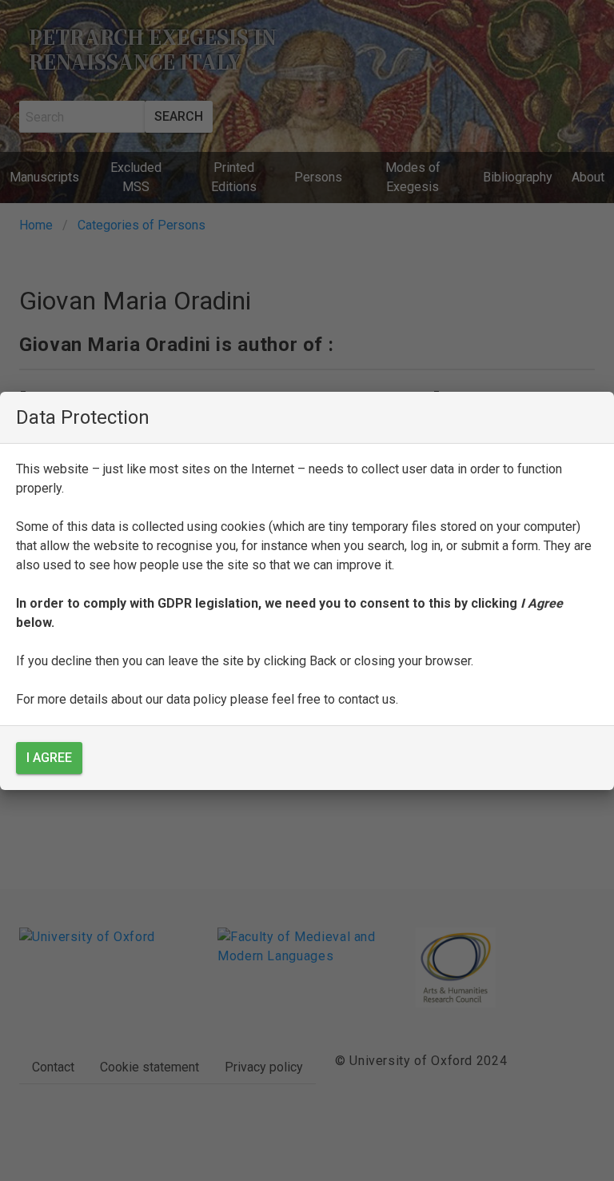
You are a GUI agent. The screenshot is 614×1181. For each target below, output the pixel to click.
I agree (49, 757)
